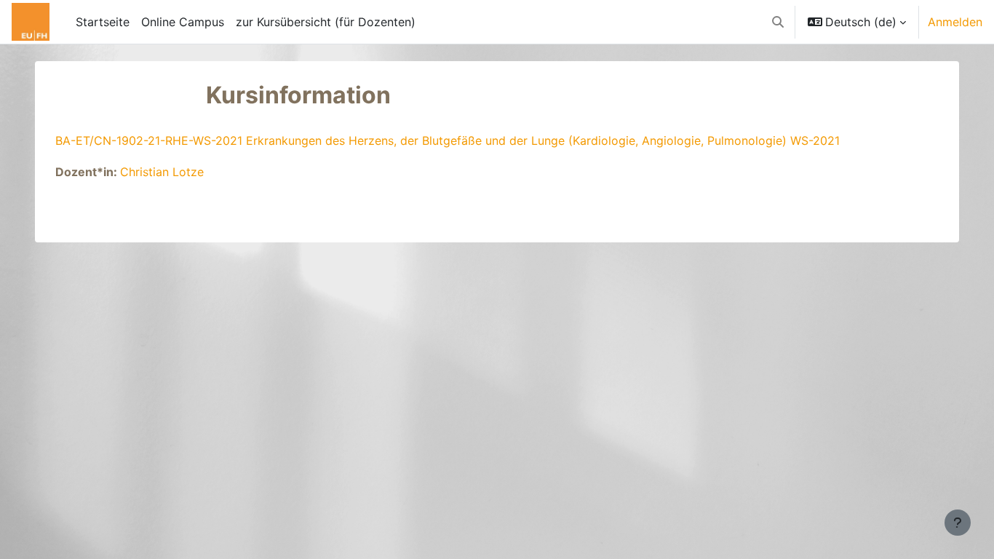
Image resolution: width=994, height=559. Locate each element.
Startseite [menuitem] (103, 22)
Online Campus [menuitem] (182, 22)
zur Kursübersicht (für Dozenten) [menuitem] (326, 22)
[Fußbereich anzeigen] (958, 523)
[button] (778, 22)
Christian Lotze (162, 171)
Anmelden (955, 22)
